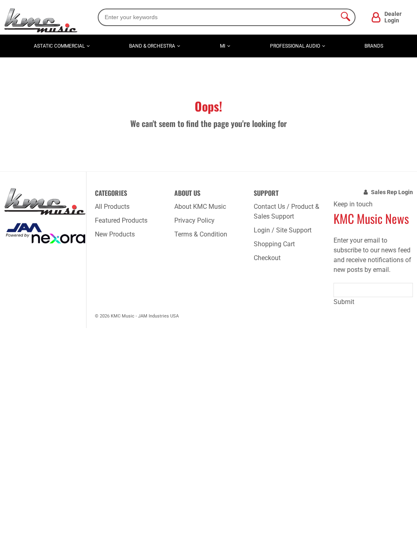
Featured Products (121, 220)
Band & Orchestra (152, 46)
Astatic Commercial (59, 46)
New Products (115, 234)
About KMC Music (200, 206)
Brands (373, 46)
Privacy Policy (194, 220)
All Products (112, 206)
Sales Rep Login (392, 192)
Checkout (267, 258)
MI (222, 46)
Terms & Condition (200, 234)
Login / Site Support (283, 230)
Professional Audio (295, 46)
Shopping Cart (274, 244)
